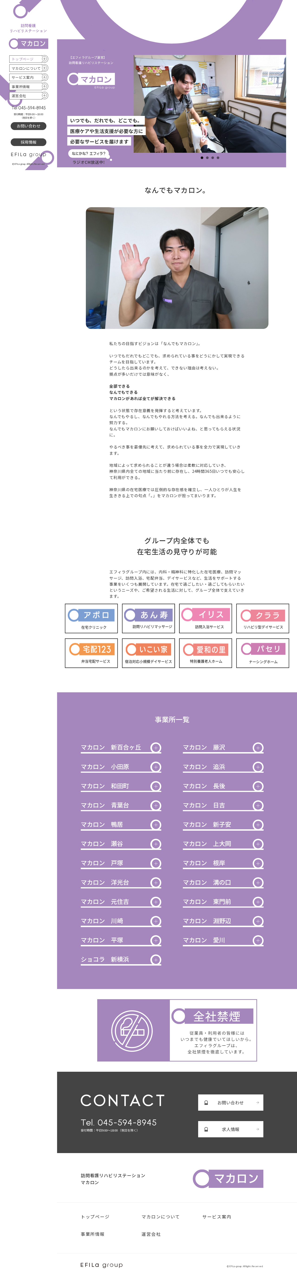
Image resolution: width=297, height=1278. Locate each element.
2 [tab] (207, 157)
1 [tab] (202, 157)
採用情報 (28, 142)
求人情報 (230, 1129)
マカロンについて (26, 68)
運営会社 (19, 95)
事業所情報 (21, 86)
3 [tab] (212, 157)
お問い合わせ (28, 126)
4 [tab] (218, 157)
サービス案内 (23, 77)
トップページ (23, 59)
